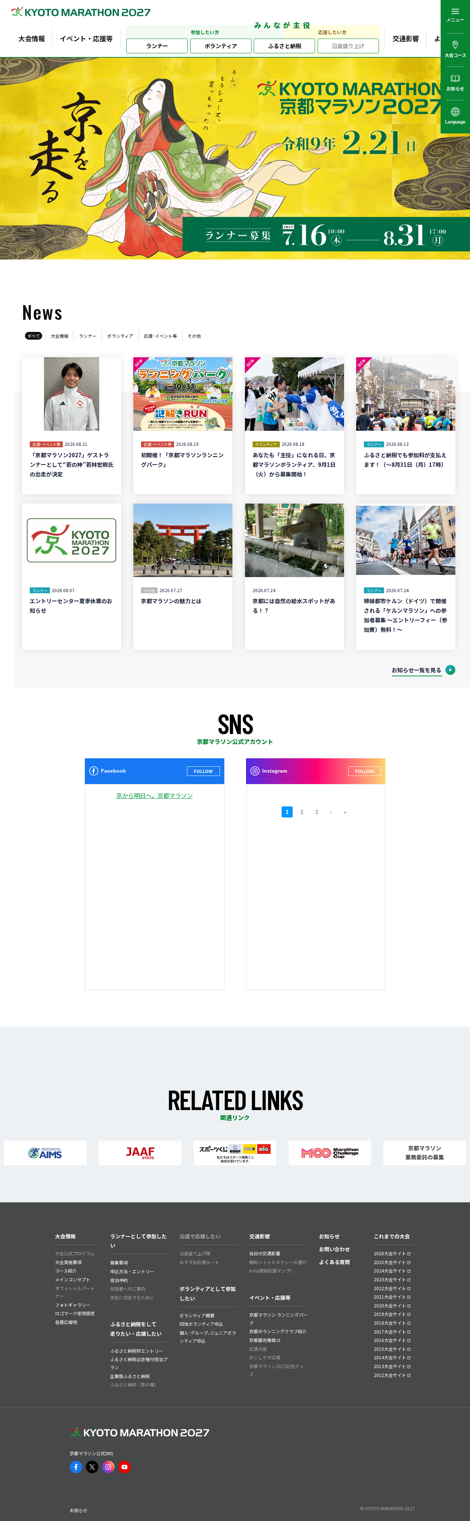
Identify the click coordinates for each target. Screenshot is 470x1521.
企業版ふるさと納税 (130, 1376)
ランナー (157, 46)
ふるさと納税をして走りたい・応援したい (136, 1328)
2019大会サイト (390, 1314)
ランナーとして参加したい (138, 1240)
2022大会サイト (390, 1288)
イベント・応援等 (86, 38)
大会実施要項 (68, 1262)
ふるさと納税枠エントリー (136, 1351)
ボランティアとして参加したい (208, 1293)
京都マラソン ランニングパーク (278, 1318)
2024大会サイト (390, 1270)
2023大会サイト (390, 1279)
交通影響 (406, 38)
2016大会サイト (390, 1340)
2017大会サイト (390, 1331)
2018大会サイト (390, 1323)
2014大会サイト (390, 1357)
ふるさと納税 (284, 46)
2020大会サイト (390, 1305)
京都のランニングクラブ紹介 (278, 1331)
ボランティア (221, 46)
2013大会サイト (390, 1366)
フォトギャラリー (72, 1305)
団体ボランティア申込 (201, 1324)
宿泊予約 (119, 1280)
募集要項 (119, 1262)
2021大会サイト (390, 1296)
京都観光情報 (262, 1340)
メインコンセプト (72, 1279)
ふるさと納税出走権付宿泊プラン (138, 1363)
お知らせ (329, 1236)
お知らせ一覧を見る (416, 670)
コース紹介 (66, 1270)
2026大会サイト (390, 1253)
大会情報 (31, 38)
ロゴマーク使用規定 (75, 1313)
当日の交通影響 (264, 1253)
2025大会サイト (390, 1262)
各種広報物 (66, 1322)
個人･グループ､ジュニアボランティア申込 (208, 1336)
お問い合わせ (334, 1249)
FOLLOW (203, 771)
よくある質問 (334, 1262)
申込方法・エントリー (132, 1271)
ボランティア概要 (197, 1315)
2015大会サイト (390, 1349)
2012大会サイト (390, 1375)
